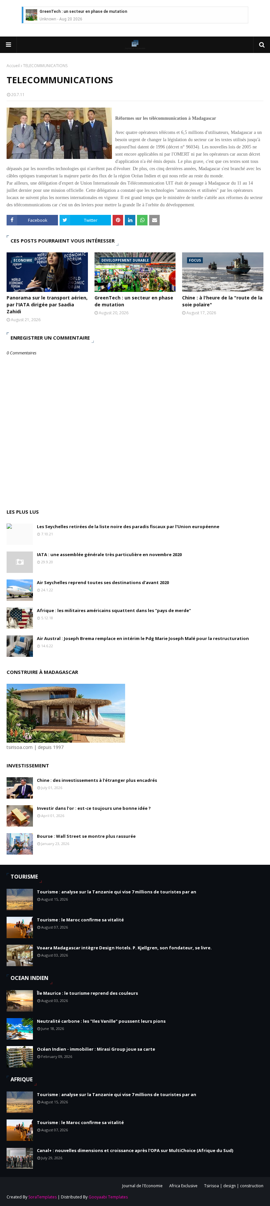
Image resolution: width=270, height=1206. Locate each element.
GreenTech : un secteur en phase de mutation (83, 11)
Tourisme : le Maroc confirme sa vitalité (80, 920)
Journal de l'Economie (142, 1186)
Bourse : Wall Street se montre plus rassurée (86, 836)
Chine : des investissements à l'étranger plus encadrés (97, 780)
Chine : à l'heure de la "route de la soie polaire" (222, 301)
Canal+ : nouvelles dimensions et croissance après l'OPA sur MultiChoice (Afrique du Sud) (135, 1150)
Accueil (13, 65)
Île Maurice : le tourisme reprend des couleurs (87, 993)
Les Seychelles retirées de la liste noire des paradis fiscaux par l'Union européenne (128, 526)
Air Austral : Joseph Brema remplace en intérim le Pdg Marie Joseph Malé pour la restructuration (143, 638)
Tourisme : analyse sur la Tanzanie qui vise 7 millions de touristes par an (116, 892)
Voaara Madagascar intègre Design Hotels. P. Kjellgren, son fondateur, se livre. (124, 948)
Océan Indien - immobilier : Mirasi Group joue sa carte (96, 1049)
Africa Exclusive (183, 1186)
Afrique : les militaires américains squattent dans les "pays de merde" (114, 610)
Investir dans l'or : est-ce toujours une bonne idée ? (94, 808)
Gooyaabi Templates (108, 1197)
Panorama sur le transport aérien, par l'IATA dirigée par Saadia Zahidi (47, 305)
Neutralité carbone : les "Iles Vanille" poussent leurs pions (101, 1021)
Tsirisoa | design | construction (233, 1186)
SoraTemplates (42, 1197)
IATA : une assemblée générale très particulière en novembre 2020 (109, 554)
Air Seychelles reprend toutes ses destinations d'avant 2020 (103, 582)
